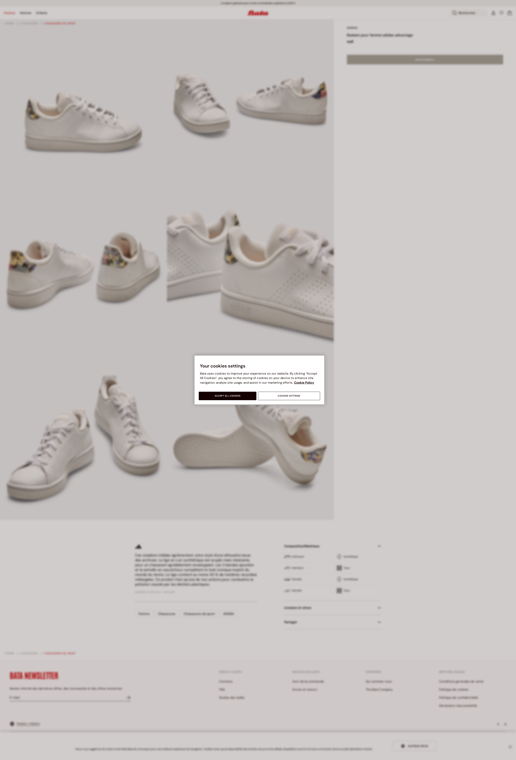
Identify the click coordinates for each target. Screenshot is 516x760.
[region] (259, 380)
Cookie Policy (304, 383)
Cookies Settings (289, 395)
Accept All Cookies (227, 395)
